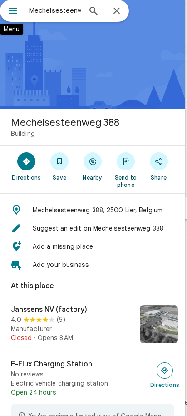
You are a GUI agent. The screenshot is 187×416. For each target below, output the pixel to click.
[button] (92, 210)
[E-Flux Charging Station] (92, 378)
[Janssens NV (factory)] (92, 325)
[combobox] (55, 10)
